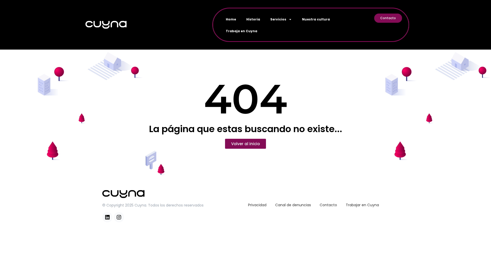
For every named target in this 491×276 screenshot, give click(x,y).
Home (231, 19)
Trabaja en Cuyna (241, 31)
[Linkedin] (107, 217)
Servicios (278, 19)
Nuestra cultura (316, 19)
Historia (253, 19)
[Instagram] (119, 217)
